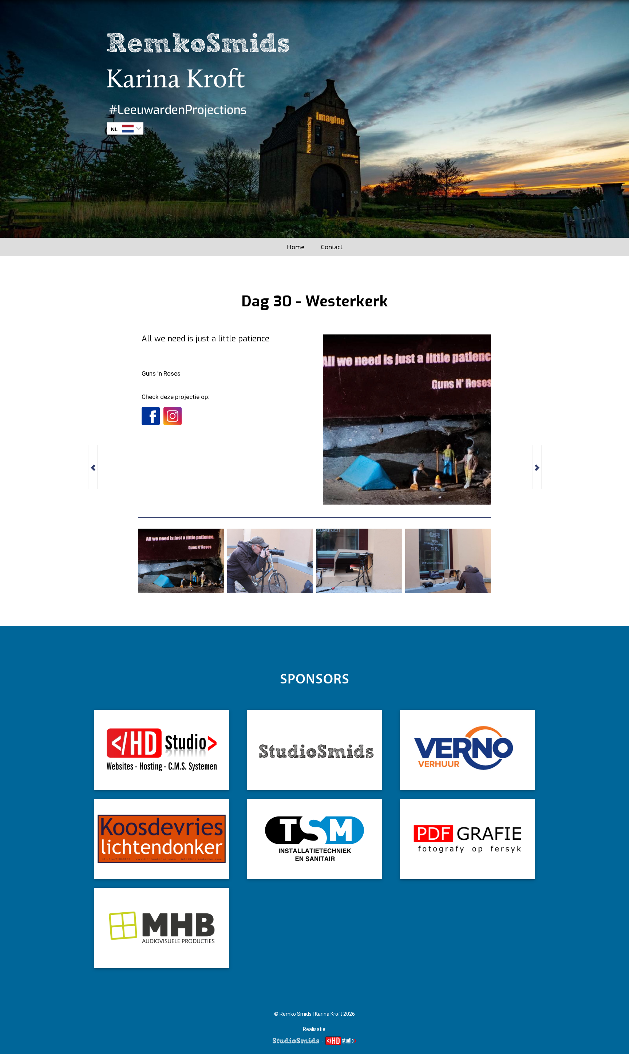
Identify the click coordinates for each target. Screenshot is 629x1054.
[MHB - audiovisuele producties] (161, 928)
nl (114, 128)
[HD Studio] (161, 750)
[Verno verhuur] (467, 750)
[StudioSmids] (314, 750)
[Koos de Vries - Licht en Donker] (161, 839)
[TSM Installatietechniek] (314, 839)
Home (296, 247)
